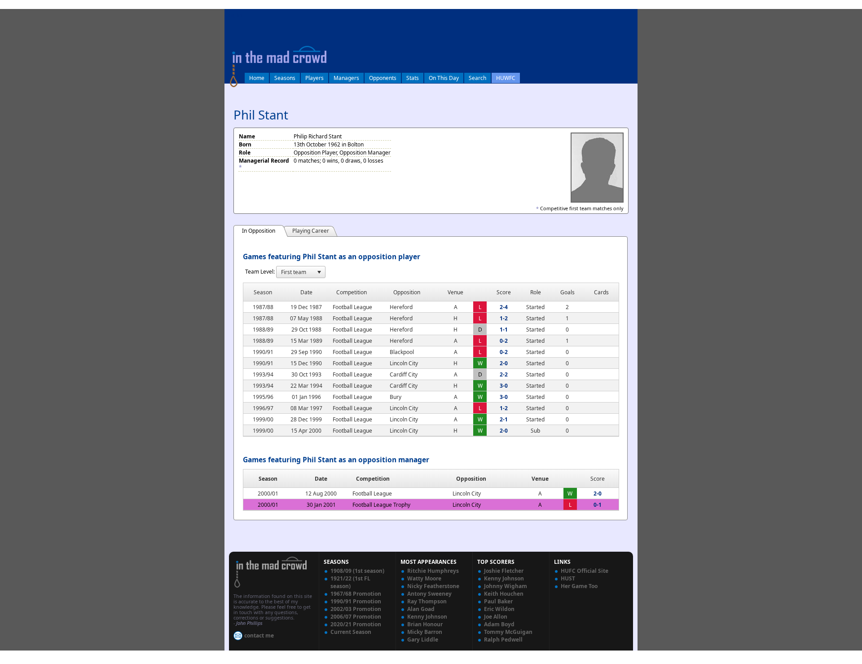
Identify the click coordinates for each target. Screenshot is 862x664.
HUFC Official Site (584, 571)
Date (321, 479)
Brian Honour (425, 624)
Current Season (350, 632)
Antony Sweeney (429, 594)
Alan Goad (421, 609)
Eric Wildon (499, 609)
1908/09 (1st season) (357, 571)
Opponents (382, 78)
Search (477, 78)
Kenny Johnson (427, 616)
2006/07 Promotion (355, 616)
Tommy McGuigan (508, 632)
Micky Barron (424, 632)
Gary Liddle (422, 639)
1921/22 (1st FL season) (350, 582)
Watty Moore (424, 578)
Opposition (471, 479)
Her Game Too (579, 586)
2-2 (504, 374)
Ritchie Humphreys (433, 571)
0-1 (598, 505)
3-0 (504, 386)
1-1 (504, 329)
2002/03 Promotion (355, 609)
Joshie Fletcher (503, 571)
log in (234, 15)
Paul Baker (498, 601)
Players (314, 78)
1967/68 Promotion (355, 594)
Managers (346, 78)
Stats (412, 78)
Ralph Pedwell (503, 639)
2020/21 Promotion (355, 624)
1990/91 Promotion (355, 601)
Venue (540, 479)
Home (256, 78)
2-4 (504, 307)
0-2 (504, 341)
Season (268, 479)
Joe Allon (495, 616)
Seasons (284, 78)
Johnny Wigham (505, 586)
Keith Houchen (503, 594)
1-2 (504, 318)
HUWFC (505, 78)
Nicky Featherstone (433, 586)
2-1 (504, 419)
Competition (373, 479)
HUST (568, 578)
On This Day (444, 78)
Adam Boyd (499, 624)
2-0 (504, 363)
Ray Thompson (427, 601)
